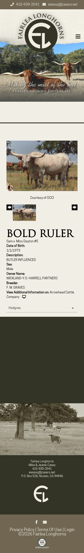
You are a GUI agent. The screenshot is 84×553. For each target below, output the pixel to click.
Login (69, 529)
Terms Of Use (49, 529)
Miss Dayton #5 (27, 241)
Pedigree (15, 308)
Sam (9, 241)
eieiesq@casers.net (63, 4)
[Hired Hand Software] (42, 545)
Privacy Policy (22, 529)
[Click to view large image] (42, 165)
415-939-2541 (28, 4)
